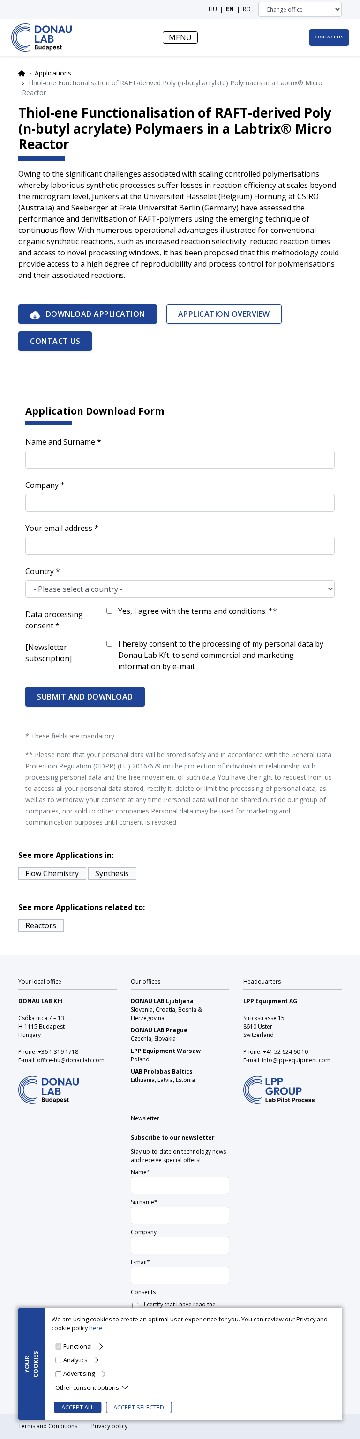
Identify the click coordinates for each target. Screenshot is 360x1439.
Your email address (58, 528)
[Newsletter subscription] (48, 653)
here (96, 1328)
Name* (140, 1172)
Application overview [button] (224, 314)
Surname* (144, 1202)
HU (213, 9)
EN (230, 9)
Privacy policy (109, 1426)
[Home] (41, 37)
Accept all (77, 1407)
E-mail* (140, 1262)
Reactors (40, 925)
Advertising (79, 1373)
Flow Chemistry (52, 873)
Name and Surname (60, 442)
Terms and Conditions (47, 1426)
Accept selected (138, 1407)
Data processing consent (54, 620)
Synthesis (112, 873)
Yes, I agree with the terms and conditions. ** (197, 611)
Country (39, 571)
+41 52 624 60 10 (285, 1052)
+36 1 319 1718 (58, 1052)
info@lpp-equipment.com (296, 1060)
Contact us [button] (329, 37)
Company (42, 485)
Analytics (75, 1360)
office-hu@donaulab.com (71, 1060)
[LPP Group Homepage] (48, 1084)
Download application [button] (94, 314)
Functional (77, 1346)
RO (247, 9)
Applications (53, 72)
